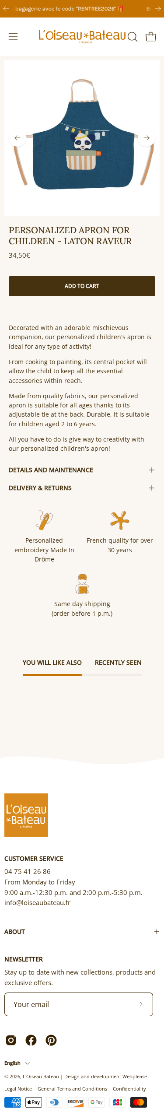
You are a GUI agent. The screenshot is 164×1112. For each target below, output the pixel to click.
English (12, 1062)
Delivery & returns (40, 488)
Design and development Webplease (105, 1076)
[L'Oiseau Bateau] (82, 36)
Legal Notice (18, 1088)
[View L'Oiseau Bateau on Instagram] (10, 1040)
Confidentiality (129, 1088)
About (14, 931)
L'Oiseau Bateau (41, 1076)
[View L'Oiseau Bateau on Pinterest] (51, 1040)
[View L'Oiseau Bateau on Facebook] (31, 1040)
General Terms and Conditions (72, 1088)
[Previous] (6, 9)
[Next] (158, 9)
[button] (132, 37)
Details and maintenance (51, 470)
